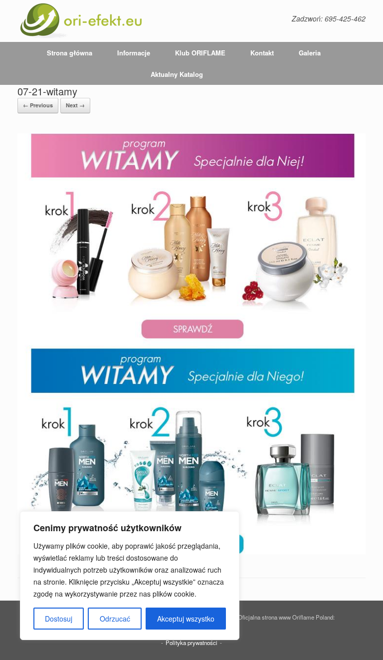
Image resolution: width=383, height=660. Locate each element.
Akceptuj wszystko (185, 619)
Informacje (133, 52)
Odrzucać (115, 619)
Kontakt (262, 52)
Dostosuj (58, 619)
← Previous (38, 105)
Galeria (310, 52)
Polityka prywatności (191, 643)
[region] (129, 575)
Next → (75, 105)
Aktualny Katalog (177, 74)
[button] (368, 63)
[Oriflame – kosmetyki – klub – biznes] (81, 21)
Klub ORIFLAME (200, 52)
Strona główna (69, 52)
